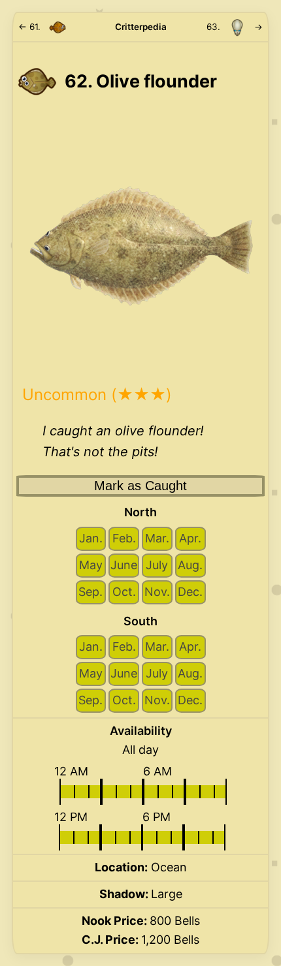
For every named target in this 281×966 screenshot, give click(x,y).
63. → (235, 27)
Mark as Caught (140, 485)
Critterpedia (141, 27)
